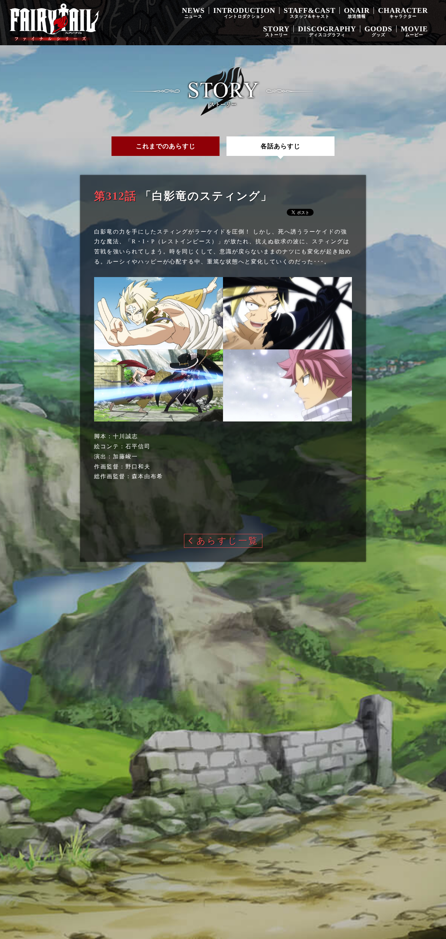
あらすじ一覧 (228, 540)
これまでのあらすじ (165, 146)
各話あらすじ (280, 146)
